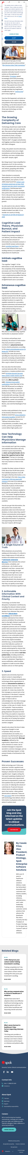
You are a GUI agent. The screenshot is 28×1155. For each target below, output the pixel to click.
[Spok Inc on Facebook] (3, 1072)
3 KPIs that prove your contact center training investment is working (12, 962)
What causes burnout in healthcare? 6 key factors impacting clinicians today (13, 1028)
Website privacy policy (14, 1141)
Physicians (13, 76)
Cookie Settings (14, 34)
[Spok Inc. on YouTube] (12, 1072)
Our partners (14, 1147)
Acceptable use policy (8, 1144)
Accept (14, 38)
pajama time (19, 91)
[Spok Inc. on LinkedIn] (8, 1072)
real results (7, 796)
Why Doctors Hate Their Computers (13, 65)
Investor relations (20, 1144)
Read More (7, 979)
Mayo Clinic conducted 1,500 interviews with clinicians (13, 479)
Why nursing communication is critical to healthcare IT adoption (14, 993)
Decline (14, 42)
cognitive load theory (12, 246)
